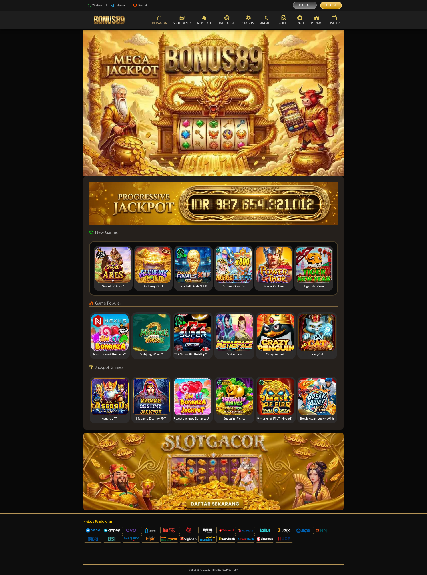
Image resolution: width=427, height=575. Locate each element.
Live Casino (227, 23)
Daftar (305, 5)
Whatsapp (97, 5)
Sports (248, 23)
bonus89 (194, 569)
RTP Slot (204, 23)
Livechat (142, 5)
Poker (284, 23)
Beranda (159, 23)
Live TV (334, 23)
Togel (300, 23)
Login (331, 5)
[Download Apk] (213, 471)
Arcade (266, 23)
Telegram (120, 5)
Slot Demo (182, 23)
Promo (316, 23)
